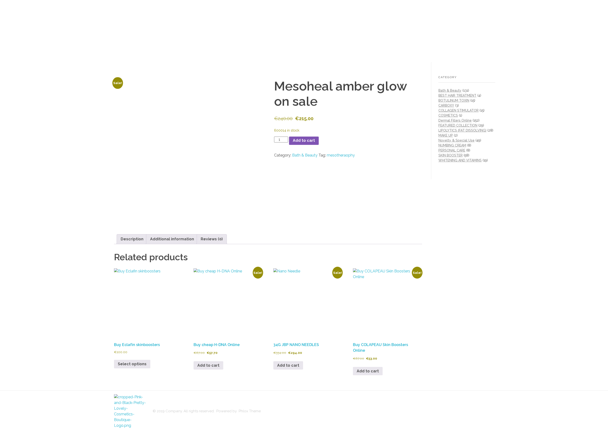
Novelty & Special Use (456, 140)
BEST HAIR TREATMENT (457, 95)
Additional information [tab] (172, 239)
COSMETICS (448, 115)
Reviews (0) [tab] (212, 239)
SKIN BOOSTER (450, 155)
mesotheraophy (341, 155)
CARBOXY (446, 105)
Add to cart (304, 140)
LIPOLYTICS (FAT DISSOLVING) (462, 130)
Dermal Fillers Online (455, 120)
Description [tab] (132, 239)
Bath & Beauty (305, 155)
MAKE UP (445, 135)
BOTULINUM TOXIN (453, 100)
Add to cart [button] (208, 365)
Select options (132, 364)
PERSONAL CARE (451, 150)
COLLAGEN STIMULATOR (458, 110)
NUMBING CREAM (452, 145)
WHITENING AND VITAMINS (460, 160)
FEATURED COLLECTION (457, 125)
